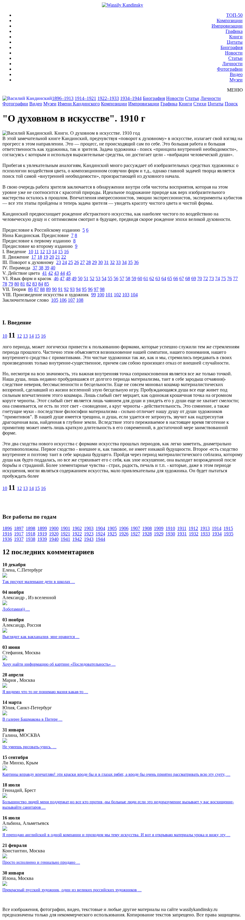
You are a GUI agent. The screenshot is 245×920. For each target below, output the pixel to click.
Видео (236, 74)
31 (106, 262)
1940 (54, 539)
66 (175, 278)
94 (78, 289)
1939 (42, 539)
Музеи (236, 79)
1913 (205, 528)
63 (157, 278)
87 (36, 289)
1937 (19, 539)
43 (56, 273)
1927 (135, 533)
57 (122, 278)
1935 (228, 533)
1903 (89, 528)
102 (117, 294)
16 (66, 251)
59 (133, 278)
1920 (54, 533)
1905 (112, 528)
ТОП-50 (234, 15)
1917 (19, 533)
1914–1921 (85, 98)
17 (33, 256)
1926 (123, 533)
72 (205, 278)
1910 (170, 528)
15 (60, 251)
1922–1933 (108, 98)
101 (109, 294)
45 (68, 273)
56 (116, 278)
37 (35, 267)
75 (223, 278)
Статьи (235, 58)
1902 (77, 528)
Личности (232, 63)
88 (42, 289)
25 (70, 262)
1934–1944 (131, 98)
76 (229, 278)
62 (151, 278)
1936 (7, 539)
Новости (234, 52)
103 (125, 294)
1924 (100, 533)
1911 (181, 528)
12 (42, 251)
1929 (158, 533)
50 (80, 278)
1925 (112, 533)
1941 (65, 539)
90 (54, 289)
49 (74, 278)
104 (134, 294)
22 (63, 256)
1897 (19, 528)
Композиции (230, 20)
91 (60, 289)
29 (94, 262)
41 (44, 273)
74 (217, 278)
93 (72, 289)
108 (79, 300)
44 (62, 273)
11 (36, 251)
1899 (42, 528)
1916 (7, 533)
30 (100, 262)
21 (57, 256)
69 (193, 278)
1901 (65, 528)
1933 (205, 533)
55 (110, 278)
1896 (7, 528)
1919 (42, 533)
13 (48, 251)
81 (22, 283)
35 (130, 262)
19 (45, 256)
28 (88, 262)
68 (187, 278)
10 (30, 251)
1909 (158, 528)
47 (62, 278)
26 (76, 262)
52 (92, 278)
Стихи (199, 103)
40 (52, 267)
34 (124, 262)
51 (86, 278)
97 (96, 289)
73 (211, 278)
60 (139, 278)
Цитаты (235, 42)
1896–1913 (63, 98)
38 (41, 267)
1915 (228, 528)
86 (30, 289)
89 (48, 289)
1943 (89, 539)
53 (98, 278)
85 (46, 283)
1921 (65, 533)
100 (100, 294)
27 (82, 262)
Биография (231, 47)
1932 (193, 533)
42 (50, 273)
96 (90, 289)
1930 (170, 533)
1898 (30, 528)
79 (10, 283)
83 (34, 283)
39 (47, 267)
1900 (54, 528)
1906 (123, 528)
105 (54, 300)
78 (4, 283)
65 (169, 278)
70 (199, 278)
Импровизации (227, 25)
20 (51, 256)
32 (112, 262)
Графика (234, 31)
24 (64, 262)
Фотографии (230, 69)
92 (66, 289)
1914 (216, 528)
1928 (147, 533)
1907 (135, 528)
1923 (89, 533)
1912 (193, 528)
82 (28, 283)
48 (68, 278)
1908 (147, 528)
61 (145, 278)
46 (56, 278)
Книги (236, 36)
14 (54, 251)
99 (93, 294)
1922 (77, 533)
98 (102, 289)
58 (127, 278)
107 (71, 300)
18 (39, 256)
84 (40, 283)
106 (63, 300)
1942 (77, 539)
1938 (30, 539)
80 (16, 283)
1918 (30, 533)
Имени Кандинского (79, 103)
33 (118, 262)
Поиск (231, 103)
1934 (217, 533)
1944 (100, 539)
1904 (100, 528)
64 (163, 278)
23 (58, 262)
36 (136, 262)
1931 (182, 533)
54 (104, 278)
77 (235, 278)
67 (181, 278)
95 (84, 289)
